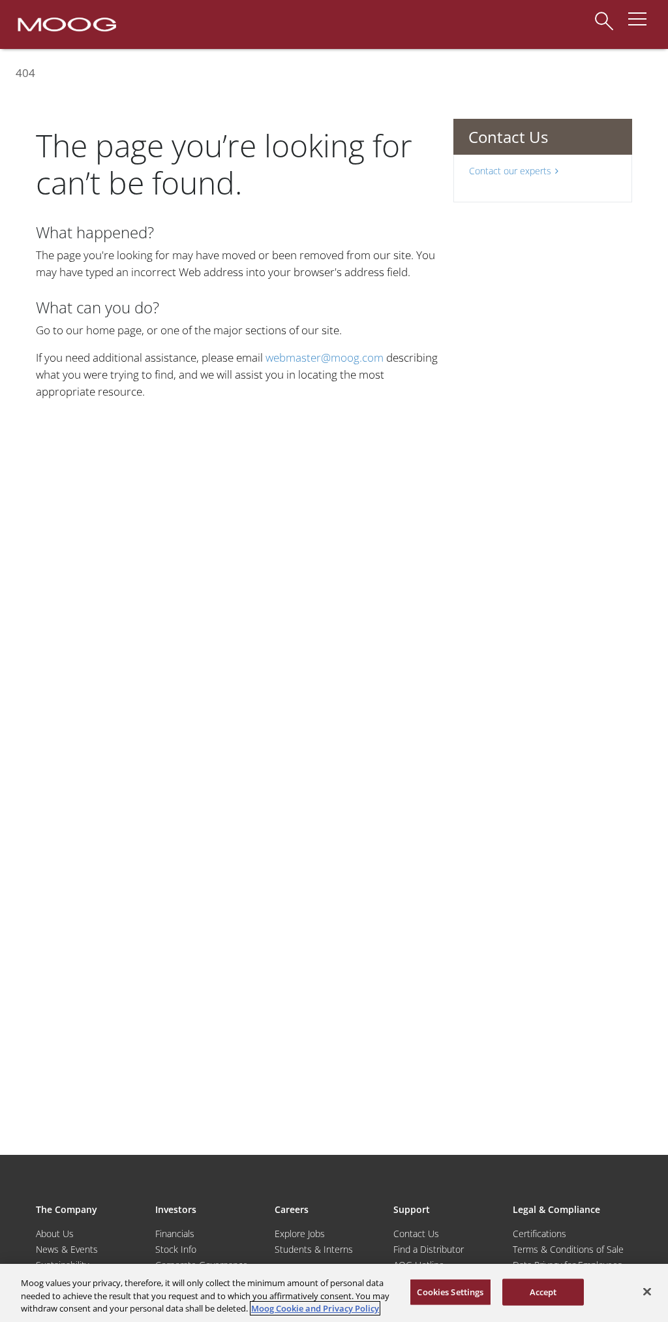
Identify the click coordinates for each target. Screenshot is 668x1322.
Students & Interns (314, 1249)
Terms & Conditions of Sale (568, 1249)
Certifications (539, 1233)
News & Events (67, 1249)
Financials (174, 1233)
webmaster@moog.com (325, 357)
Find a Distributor (428, 1249)
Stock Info (175, 1249)
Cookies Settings (450, 1291)
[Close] (647, 1291)
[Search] (604, 14)
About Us (55, 1233)
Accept (543, 1291)
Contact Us (416, 1233)
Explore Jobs (300, 1233)
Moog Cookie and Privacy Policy (315, 1308)
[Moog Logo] (65, 23)
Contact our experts (510, 171)
